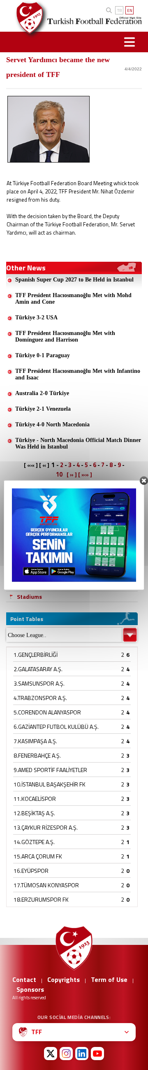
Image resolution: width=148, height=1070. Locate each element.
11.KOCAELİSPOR (35, 798)
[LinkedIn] (81, 1053)
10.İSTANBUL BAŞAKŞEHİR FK (50, 784)
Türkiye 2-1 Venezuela (43, 409)
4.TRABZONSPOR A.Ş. (40, 697)
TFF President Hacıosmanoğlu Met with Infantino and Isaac (77, 374)
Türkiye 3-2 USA (36, 317)
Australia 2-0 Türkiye (42, 393)
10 (59, 474)
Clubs (24, 553)
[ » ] (72, 474)
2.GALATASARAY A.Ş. (38, 669)
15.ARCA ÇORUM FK (38, 856)
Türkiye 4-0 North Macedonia (52, 424)
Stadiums (29, 596)
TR (119, 10)
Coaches (28, 575)
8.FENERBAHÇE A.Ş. (37, 755)
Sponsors (30, 989)
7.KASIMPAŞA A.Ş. (35, 741)
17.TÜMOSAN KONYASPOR (46, 885)
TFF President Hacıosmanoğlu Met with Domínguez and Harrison (65, 336)
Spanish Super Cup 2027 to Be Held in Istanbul (74, 280)
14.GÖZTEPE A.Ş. (34, 841)
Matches (28, 543)
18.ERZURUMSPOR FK (41, 899)
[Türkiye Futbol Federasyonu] (26, 18)
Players (27, 532)
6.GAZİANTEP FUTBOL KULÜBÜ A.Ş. (56, 726)
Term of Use (109, 979)
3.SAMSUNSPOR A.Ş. (39, 683)
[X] (50, 1053)
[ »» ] (85, 474)
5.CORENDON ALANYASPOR (47, 712)
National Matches (40, 564)
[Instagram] (66, 1053)
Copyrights (63, 979)
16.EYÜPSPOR (31, 870)
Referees (29, 586)
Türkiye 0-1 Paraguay (42, 355)
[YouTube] (97, 1053)
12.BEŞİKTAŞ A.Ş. (34, 813)
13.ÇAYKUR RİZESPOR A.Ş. (46, 827)
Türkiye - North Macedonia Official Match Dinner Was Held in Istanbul (78, 443)
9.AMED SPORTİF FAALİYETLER (50, 769)
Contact (24, 979)
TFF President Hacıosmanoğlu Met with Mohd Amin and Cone (73, 298)
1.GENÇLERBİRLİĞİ (36, 654)
